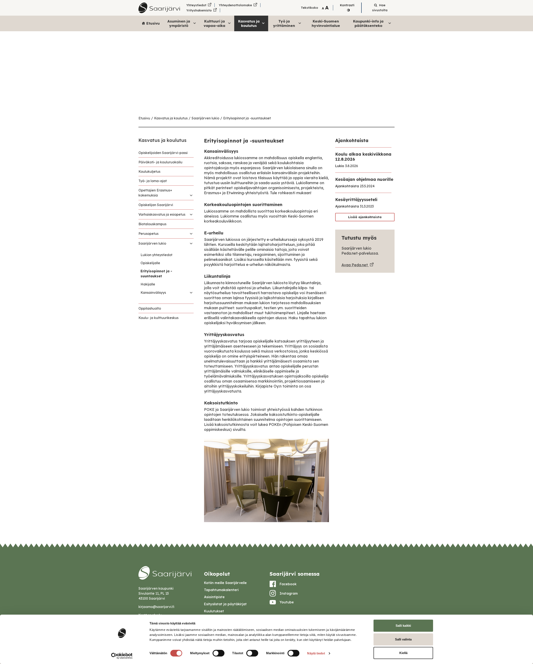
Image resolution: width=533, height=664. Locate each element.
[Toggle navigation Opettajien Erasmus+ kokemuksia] (191, 195)
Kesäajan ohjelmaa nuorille (364, 179)
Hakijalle (148, 284)
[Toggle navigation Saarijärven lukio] (191, 243)
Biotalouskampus (152, 224)
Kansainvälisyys (153, 292)
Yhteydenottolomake (235, 5)
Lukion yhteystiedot (156, 255)
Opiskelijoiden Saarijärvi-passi (163, 153)
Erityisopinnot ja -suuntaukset (247, 118)
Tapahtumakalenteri (221, 590)
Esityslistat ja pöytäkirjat (225, 604)
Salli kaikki (403, 625)
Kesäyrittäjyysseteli (356, 199)
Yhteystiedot (196, 5)
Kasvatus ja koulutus (249, 23)
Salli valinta (403, 639)
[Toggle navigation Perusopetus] (191, 233)
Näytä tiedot (316, 653)
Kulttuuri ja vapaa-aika (214, 23)
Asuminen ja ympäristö (178, 23)
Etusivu (153, 23)
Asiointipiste (214, 597)
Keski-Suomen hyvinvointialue (326, 23)
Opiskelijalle (150, 263)
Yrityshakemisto (199, 10)
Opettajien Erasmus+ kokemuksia (155, 192)
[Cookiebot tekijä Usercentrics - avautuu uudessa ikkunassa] (122, 656)
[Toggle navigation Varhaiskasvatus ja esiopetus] (191, 214)
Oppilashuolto (149, 308)
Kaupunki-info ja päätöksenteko (368, 23)
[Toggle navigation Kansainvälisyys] (191, 292)
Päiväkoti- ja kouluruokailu (160, 162)
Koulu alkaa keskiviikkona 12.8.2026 (363, 156)
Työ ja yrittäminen (284, 23)
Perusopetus (148, 233)
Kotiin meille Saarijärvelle (225, 583)
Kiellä (403, 653)
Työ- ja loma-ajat (152, 181)
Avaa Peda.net (355, 265)
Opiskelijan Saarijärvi (155, 205)
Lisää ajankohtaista (365, 217)
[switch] (218, 653)
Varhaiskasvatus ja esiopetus (161, 214)
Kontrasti (347, 5)
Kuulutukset (214, 611)
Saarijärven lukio (205, 118)
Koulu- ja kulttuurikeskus (158, 318)
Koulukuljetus (149, 171)
